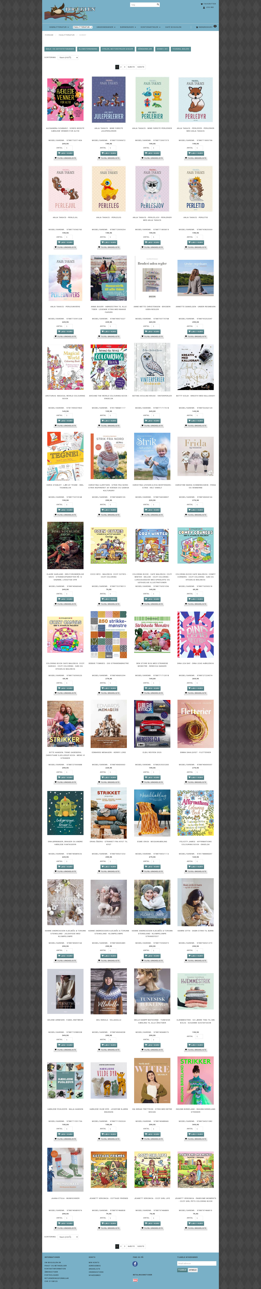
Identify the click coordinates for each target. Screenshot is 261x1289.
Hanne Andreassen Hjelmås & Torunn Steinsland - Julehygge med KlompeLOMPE (65, 934)
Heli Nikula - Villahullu (108, 1020)
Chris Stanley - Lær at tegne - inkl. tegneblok (65, 486)
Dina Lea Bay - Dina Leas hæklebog (195, 663)
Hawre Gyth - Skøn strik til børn (196, 931)
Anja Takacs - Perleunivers (65, 306)
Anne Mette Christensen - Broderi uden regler (152, 308)
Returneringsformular (57, 1278)
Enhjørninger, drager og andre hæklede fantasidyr (65, 843)
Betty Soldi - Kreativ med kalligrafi (195, 396)
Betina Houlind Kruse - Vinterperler (152, 396)
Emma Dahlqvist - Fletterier (195, 752)
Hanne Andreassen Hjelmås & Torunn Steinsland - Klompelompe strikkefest (152, 934)
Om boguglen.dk (53, 1262)
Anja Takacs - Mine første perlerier (152, 128)
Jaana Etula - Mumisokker (65, 1198)
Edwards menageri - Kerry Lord (109, 752)
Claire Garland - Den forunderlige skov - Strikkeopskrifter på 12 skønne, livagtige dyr (65, 577)
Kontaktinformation (55, 1269)
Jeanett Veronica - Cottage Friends (108, 1198)
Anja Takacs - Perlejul (65, 217)
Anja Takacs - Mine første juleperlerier (109, 129)
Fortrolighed (52, 1275)
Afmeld (193, 1270)
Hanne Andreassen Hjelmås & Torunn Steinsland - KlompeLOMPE (108, 932)
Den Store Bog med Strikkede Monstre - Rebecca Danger (152, 665)
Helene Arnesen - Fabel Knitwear (65, 1020)
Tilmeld (182, 1270)
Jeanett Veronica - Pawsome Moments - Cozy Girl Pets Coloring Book (195, 1200)
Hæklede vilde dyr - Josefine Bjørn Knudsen (109, 1110)
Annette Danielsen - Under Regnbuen (196, 306)
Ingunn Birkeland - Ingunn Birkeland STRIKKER (195, 1110)
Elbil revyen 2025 (152, 752)
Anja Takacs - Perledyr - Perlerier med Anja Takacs (195, 129)
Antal (59, 148)
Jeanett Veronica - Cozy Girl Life (152, 1198)
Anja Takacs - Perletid (196, 217)
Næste (131, 67)
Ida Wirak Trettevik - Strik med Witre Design (152, 1110)
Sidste (140, 67)
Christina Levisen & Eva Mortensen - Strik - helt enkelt (152, 486)
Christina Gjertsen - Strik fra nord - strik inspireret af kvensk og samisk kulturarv (108, 488)
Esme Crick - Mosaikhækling (152, 841)
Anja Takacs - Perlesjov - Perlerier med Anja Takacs (152, 219)
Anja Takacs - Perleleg (108, 217)
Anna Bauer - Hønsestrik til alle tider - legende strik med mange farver (109, 309)
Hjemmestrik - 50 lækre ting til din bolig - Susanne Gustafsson (196, 1021)
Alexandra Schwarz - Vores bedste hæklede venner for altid (65, 129)
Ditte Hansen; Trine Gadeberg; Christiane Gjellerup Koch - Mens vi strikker (65, 755)
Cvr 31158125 (51, 1281)
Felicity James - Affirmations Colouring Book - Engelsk (196, 843)
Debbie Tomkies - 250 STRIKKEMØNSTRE (109, 663)
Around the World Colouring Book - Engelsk (108, 397)
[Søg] (158, 4)
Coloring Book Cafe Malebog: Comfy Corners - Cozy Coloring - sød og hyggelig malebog (196, 577)
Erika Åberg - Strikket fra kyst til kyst (109, 843)
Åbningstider (51, 1272)
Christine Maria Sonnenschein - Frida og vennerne (195, 486)
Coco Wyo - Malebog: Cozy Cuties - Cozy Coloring (108, 575)
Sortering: (50, 57)
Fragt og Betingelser (56, 1266)
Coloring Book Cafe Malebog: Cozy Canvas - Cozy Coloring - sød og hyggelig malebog (65, 666)
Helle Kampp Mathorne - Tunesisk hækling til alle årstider (152, 1021)
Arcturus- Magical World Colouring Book (65, 397)
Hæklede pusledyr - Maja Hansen (65, 1109)
